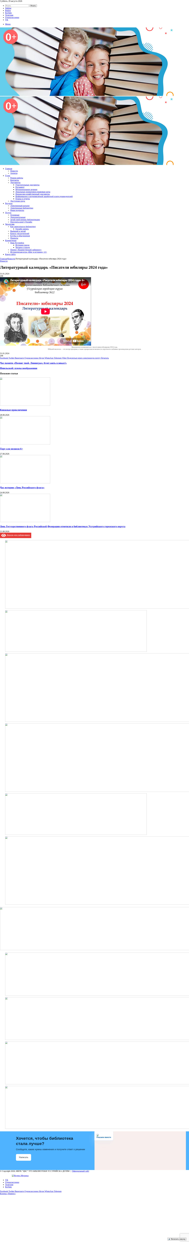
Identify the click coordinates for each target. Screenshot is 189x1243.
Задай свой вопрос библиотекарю (25, 219)
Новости (14, 171)
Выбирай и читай (18, 231)
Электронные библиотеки (21, 208)
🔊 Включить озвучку (176, 1239)
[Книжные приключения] (25, 405)
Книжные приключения (13, 410)
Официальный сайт (80, 1171)
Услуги (8, 213)
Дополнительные (17, 217)
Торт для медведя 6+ (11, 448)
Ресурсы (8, 203)
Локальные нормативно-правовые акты (32, 192)
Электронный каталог (20, 206)
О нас (7, 175)
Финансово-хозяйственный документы (32, 194)
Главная (8, 169)
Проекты (14, 238)
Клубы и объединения (20, 236)
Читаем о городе (22, 247)
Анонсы (13, 173)
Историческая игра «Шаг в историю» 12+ (28, 252)
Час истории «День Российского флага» (22, 487)
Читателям (9, 224)
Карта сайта (10, 254)
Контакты (14, 180)
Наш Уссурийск (17, 243)
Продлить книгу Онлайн (21, 222)
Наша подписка (17, 210)
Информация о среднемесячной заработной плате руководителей (44, 196)
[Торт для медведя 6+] (25, 444)
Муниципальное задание (26, 189)
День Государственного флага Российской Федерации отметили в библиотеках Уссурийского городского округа (62, 526)
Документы (15, 182)
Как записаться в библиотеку (23, 226)
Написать (23, 1157)
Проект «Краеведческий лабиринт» (26, 250)
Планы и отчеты (22, 199)
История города (22, 245)
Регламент (19, 187)
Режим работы (16, 178)
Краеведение (10, 240)
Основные (14, 215)
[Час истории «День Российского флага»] (25, 483)
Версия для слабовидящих (18, 535)
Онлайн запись (22, 229)
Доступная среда (17, 201)
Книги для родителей (19, 233)
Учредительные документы (27, 185)
